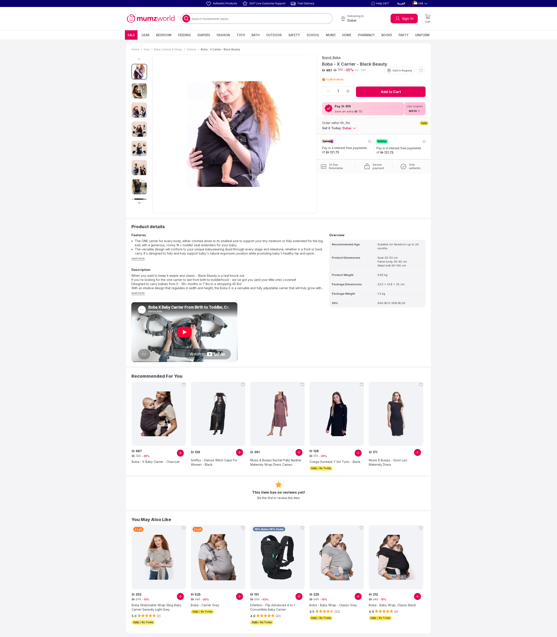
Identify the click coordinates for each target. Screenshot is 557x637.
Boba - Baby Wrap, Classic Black (392, 605)
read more (138, 258)
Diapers (204, 35)
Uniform (422, 35)
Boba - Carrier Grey (205, 605)
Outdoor (274, 35)
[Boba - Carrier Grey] (218, 557)
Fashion (223, 35)
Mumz (331, 35)
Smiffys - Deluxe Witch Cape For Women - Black (214, 462)
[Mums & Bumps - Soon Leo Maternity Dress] (396, 414)
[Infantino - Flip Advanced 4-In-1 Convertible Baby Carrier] (277, 557)
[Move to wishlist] (421, 70)
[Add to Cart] (180, 453)
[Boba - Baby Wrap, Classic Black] (396, 557)
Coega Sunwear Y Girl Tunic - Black (335, 462)
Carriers (191, 49)
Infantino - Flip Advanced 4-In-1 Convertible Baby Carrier (272, 607)
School (313, 35)
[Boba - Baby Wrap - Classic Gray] (336, 557)
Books (386, 35)
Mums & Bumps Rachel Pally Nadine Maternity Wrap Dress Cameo (275, 462)
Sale (131, 35)
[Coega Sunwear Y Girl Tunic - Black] (336, 414)
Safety (294, 35)
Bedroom (163, 35)
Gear (145, 35)
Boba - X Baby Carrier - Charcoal (155, 462)
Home (346, 35)
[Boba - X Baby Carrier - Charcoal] (159, 414)
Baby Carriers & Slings (168, 49)
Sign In (407, 18)
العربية (401, 3)
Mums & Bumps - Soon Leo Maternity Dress (388, 462)
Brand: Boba (331, 57)
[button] (379, 3)
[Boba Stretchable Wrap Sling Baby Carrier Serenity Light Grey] (159, 557)
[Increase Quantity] (348, 91)
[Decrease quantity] (328, 91)
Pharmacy (366, 35)
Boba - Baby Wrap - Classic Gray (333, 605)
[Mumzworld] (150, 18)
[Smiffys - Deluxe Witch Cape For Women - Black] (218, 414)
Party (404, 35)
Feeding (184, 35)
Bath (256, 35)
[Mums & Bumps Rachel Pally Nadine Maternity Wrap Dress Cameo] (277, 414)
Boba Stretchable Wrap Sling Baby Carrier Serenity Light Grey (156, 607)
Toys (241, 35)
